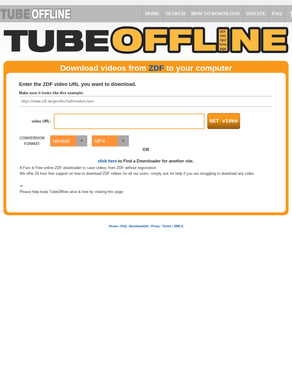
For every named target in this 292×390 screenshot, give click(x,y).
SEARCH (175, 13)
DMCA (178, 226)
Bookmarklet (139, 226)
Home (113, 226)
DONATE (256, 13)
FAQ (276, 13)
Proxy (155, 226)
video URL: (41, 121)
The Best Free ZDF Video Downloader (43, 13)
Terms (166, 226)
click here (107, 160)
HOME (152, 13)
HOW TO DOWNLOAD (215, 13)
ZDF (156, 68)
